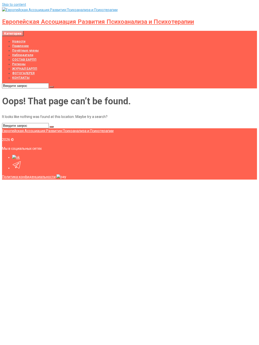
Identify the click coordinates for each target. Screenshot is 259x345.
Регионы (19, 64)
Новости (18, 41)
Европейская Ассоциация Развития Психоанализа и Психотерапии (98, 21)
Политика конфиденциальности (29, 177)
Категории (12, 33)
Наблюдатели (22, 55)
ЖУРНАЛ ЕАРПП (24, 68)
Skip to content (14, 5)
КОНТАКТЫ (21, 78)
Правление (20, 46)
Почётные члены (25, 50)
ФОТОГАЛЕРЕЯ (23, 73)
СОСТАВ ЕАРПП (24, 59)
